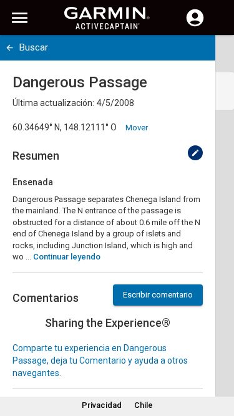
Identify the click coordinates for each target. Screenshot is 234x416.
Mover (136, 127)
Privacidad (102, 405)
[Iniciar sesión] (195, 25)
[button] (218, 359)
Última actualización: (53, 103)
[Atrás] (9, 47)
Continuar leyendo (66, 256)
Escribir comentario (158, 294)
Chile (143, 405)
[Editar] (195, 152)
